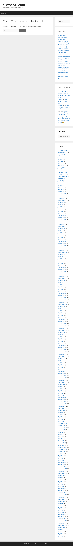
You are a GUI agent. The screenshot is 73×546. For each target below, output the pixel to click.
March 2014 (61, 265)
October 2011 (61, 328)
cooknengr (61, 117)
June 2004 (60, 480)
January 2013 (61, 295)
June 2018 (60, 183)
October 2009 (61, 380)
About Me (3, 13)
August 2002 (61, 527)
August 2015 (61, 228)
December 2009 (62, 376)
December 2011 (62, 324)
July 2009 (60, 386)
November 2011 (62, 326)
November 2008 (62, 404)
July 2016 (60, 204)
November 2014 (62, 248)
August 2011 (61, 332)
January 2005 (61, 464)
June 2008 (60, 415)
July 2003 (60, 503)
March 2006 (61, 441)
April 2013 (61, 289)
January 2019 (61, 168)
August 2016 (61, 202)
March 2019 (61, 163)
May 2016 (60, 209)
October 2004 (61, 471)
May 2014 (60, 261)
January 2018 (61, 189)
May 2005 (60, 456)
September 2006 (62, 428)
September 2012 (62, 304)
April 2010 (61, 367)
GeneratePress (45, 543)
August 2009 (61, 384)
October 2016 (61, 198)
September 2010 (62, 356)
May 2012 (60, 313)
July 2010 (60, 360)
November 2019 (62, 150)
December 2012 (62, 298)
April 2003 (61, 510)
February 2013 (62, 293)
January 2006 (61, 445)
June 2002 (60, 532)
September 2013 (62, 278)
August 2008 (61, 410)
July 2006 (60, 432)
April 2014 (61, 263)
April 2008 (61, 419)
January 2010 (61, 373)
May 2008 (60, 417)
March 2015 (61, 239)
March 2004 (61, 486)
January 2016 (61, 217)
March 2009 (61, 395)
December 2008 (62, 402)
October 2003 (61, 497)
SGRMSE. (60, 99)
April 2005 (61, 458)
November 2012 (62, 300)
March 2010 (61, 369)
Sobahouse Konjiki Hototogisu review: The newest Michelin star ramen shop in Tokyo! (63, 50)
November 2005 (62, 449)
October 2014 (61, 250)
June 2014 (60, 259)
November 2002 (62, 521)
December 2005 (62, 447)
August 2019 (61, 155)
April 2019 (61, 161)
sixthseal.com (14, 5)
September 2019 (62, 152)
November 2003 (62, 495)
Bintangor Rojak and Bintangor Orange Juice (63, 112)
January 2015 (61, 243)
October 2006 (61, 425)
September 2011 (62, 330)
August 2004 (61, 475)
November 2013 (62, 274)
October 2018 (61, 174)
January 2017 (61, 191)
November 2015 (62, 222)
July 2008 (60, 412)
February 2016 (62, 215)
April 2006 (61, 438)
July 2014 (60, 256)
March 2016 (61, 213)
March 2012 (61, 317)
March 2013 (61, 291)
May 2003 (60, 508)
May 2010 (60, 365)
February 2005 (62, 462)
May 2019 (60, 159)
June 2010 (60, 363)
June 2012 (60, 311)
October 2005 (61, 451)
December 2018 (62, 170)
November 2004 (62, 469)
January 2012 (61, 321)
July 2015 (60, 230)
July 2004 (60, 477)
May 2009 (60, 391)
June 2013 (60, 285)
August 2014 (61, 254)
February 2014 (62, 267)
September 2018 (62, 176)
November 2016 (62, 196)
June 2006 (60, 434)
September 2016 (62, 200)
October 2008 (61, 406)
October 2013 (61, 276)
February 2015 (62, 241)
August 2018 (61, 178)
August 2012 (61, 306)
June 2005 (60, 454)
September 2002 (62, 525)
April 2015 (61, 237)
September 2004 (62, 473)
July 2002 (60, 529)
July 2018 (60, 181)
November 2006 (62, 423)
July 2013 (60, 282)
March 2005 (61, 460)
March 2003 (61, 512)
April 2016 (61, 211)
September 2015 (62, 226)
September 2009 (62, 382)
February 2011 (62, 345)
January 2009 (61, 399)
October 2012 (61, 302)
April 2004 (61, 484)
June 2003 (60, 506)
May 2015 (60, 235)
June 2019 (60, 157)
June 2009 (60, 389)
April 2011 (61, 341)
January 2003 (61, 516)
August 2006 (61, 430)
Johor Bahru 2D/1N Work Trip (63, 101)
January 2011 (61, 347)
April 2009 (61, 393)
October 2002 (61, 523)
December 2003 (62, 493)
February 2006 (62, 443)
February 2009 (62, 397)
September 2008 (62, 408)
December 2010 (62, 350)
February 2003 (62, 514)
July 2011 (60, 334)
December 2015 (62, 220)
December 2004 (62, 467)
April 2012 (61, 315)
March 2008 (61, 421)
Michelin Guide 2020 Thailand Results (64, 107)
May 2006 (60, 436)
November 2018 (62, 172)
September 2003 (62, 499)
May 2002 (60, 534)
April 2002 (61, 536)
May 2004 (60, 482)
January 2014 (61, 269)
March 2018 (61, 187)
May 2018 (60, 185)
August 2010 (61, 358)
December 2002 (62, 519)
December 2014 (62, 246)
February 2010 (62, 371)
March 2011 (61, 343)
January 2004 (61, 490)
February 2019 (62, 165)
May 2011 (60, 339)
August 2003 (61, 501)
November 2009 (62, 378)
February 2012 (62, 319)
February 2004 (62, 488)
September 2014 (62, 252)
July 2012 (60, 308)
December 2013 (62, 272)
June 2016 (60, 207)
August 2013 (61, 280)
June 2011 (60, 337)
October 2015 (61, 224)
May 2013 (60, 287)
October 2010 (61, 354)
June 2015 (60, 233)
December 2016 (62, 194)
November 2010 (62, 352)
